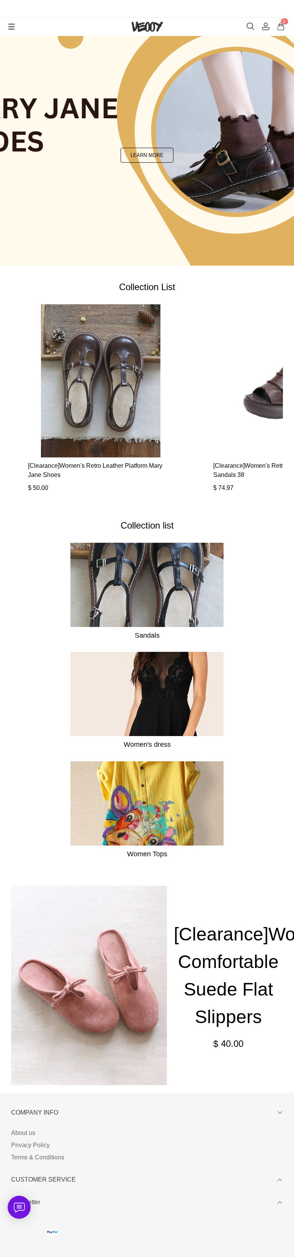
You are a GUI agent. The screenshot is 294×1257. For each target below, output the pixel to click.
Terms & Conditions (37, 1157)
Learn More (147, 155)
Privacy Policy (30, 1145)
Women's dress (147, 744)
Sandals (147, 635)
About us (23, 1133)
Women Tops (147, 854)
